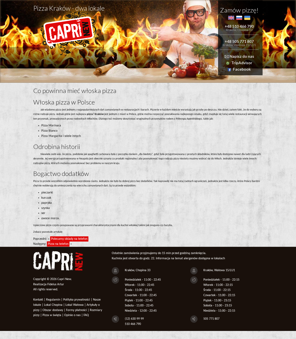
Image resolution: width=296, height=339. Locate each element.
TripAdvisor (241, 62)
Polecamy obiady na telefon (69, 239)
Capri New (64, 279)
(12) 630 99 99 (134, 318)
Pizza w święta (51, 315)
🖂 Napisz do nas (239, 56)
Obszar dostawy (52, 310)
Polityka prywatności (76, 299)
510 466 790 (133, 324)
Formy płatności (76, 310)
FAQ (86, 315)
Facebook (242, 69)
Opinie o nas (72, 315)
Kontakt (38, 299)
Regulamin (53, 299)
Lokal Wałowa (74, 305)
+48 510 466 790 (239, 26)
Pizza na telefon (58, 244)
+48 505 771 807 (239, 41)
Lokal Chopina (53, 305)
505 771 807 (211, 318)
